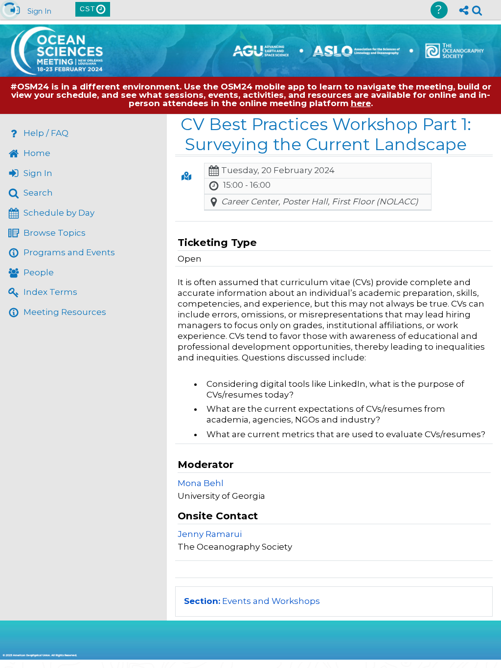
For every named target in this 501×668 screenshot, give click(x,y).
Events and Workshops (252, 601)
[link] (477, 10)
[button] (186, 176)
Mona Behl (201, 483)
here (361, 103)
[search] (477, 9)
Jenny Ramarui (210, 534)
